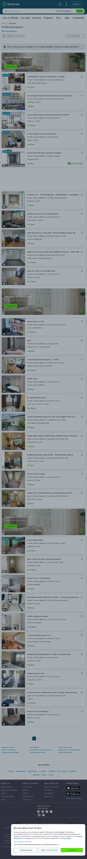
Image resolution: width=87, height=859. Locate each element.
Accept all (72, 850)
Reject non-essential (49, 850)
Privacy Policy (66, 838)
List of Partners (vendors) (22, 841)
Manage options (26, 850)
